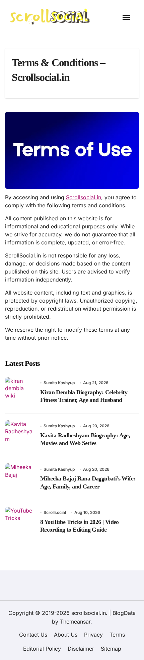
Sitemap (111, 648)
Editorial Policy (42, 648)
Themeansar (75, 621)
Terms (117, 634)
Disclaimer (81, 648)
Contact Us (33, 634)
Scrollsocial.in (83, 197)
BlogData (124, 613)
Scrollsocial (55, 512)
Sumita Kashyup (59, 382)
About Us (65, 634)
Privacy (93, 634)
